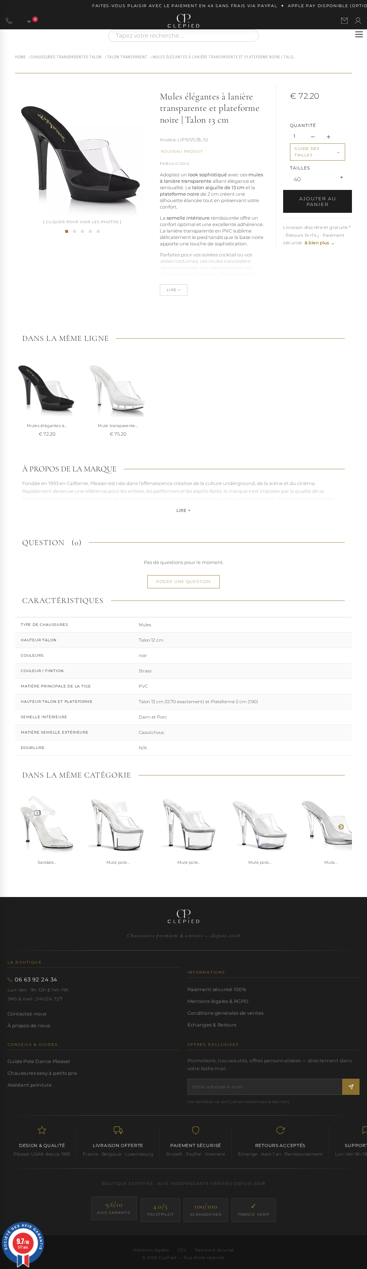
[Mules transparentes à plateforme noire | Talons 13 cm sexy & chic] (66, 231)
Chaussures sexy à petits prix (42, 1073)
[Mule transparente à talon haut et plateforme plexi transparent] (118, 386)
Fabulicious (175, 163)
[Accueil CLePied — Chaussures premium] (183, 916)
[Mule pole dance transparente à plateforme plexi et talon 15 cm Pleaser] (260, 823)
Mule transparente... (118, 425)
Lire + (183, 510)
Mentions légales (151, 1250)
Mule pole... (118, 862)
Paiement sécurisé (214, 1250)
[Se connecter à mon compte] (358, 21)
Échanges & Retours (212, 1025)
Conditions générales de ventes (225, 1013)
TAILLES (300, 168)
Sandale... (47, 862)
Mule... (330, 862)
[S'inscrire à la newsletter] (350, 1087)
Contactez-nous (27, 1013)
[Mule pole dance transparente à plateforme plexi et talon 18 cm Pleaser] (189, 823)
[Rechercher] (250, 35)
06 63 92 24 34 (36, 979)
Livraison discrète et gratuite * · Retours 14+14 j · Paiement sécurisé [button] (317, 235)
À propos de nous (29, 1025)
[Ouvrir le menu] (359, 34)
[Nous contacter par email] (344, 21)
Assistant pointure (30, 1085)
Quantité (303, 125)
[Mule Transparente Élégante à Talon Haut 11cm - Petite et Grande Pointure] (331, 823)
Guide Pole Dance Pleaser (39, 1061)
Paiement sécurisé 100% (217, 989)
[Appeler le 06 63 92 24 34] (9, 21)
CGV (182, 1250)
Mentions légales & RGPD (218, 1001)
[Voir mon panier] (25, 20)
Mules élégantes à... (47, 425)
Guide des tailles (307, 151)
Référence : (168, 140)
